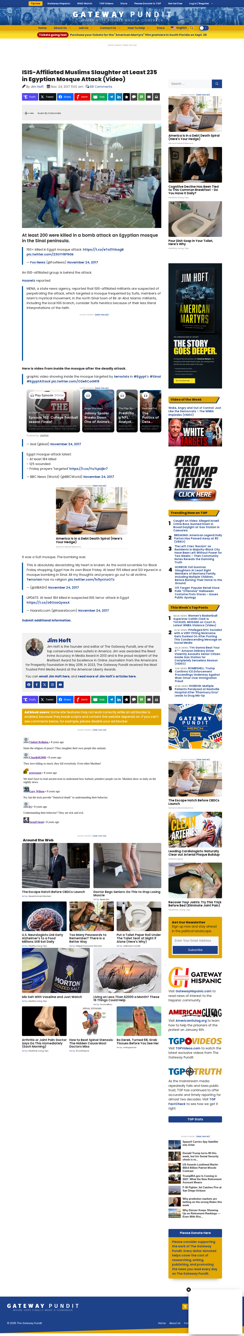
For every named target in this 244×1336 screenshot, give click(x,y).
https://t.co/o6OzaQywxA (48, 602)
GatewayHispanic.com (193, 991)
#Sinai (155, 376)
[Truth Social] (185, 1307)
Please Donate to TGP (147, 3)
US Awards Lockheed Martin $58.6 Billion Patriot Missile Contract (200, 1167)
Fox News (37, 262)
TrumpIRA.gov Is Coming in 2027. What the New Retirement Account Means (202, 1179)
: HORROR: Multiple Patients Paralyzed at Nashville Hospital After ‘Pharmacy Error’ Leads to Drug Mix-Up (197, 690)
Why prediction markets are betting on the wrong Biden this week (202, 1202)
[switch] (204, 28)
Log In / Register (199, 3)
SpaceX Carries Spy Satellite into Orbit (200, 1143)
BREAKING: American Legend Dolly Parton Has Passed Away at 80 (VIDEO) (198, 538)
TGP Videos (106, 3)
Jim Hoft (59, 640)
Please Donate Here (195, 1233)
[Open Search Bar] (192, 28)
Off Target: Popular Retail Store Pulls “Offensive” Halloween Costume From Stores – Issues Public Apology (197, 592)
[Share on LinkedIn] (119, 97)
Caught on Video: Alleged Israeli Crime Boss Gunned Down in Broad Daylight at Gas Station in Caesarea (196, 525)
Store (123, 3)
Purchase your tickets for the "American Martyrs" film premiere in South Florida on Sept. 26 (123, 35)
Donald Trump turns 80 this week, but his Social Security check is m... (200, 1156)
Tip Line (35, 3)
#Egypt (140, 376)
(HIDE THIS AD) (130, 45)
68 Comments (101, 87)
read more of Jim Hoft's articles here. (107, 676)
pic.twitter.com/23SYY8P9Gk (50, 254)
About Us (60, 28)
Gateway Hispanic (58, 3)
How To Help (136, 28)
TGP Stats (195, 1119)
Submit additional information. (46, 620)
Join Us (83, 28)
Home (42, 28)
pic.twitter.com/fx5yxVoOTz (91, 579)
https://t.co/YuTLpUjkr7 (88, 468)
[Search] (217, 84)
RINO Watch (84, 3)
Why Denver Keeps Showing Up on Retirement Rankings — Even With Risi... (201, 1213)
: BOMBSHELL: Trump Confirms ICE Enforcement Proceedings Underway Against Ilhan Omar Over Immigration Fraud (197, 675)
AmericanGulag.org (191, 1020)
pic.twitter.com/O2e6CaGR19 (75, 381)
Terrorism (35, 579)
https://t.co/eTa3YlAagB (103, 249)
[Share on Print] (156, 97)
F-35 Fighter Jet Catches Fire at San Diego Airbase (202, 1189)
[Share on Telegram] (111, 97)
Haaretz (28, 280)
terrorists (121, 376)
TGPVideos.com (188, 1048)
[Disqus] (91, 780)
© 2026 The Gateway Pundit (24, 1323)
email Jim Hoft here (54, 676)
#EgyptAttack (39, 381)
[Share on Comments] (134, 97)
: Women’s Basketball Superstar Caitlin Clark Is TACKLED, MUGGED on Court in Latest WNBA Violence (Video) (195, 620)
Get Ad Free (175, 3)
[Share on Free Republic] (126, 97)
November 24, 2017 (82, 262)
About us (174, 1323)
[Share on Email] (149, 97)
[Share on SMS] (141, 97)
